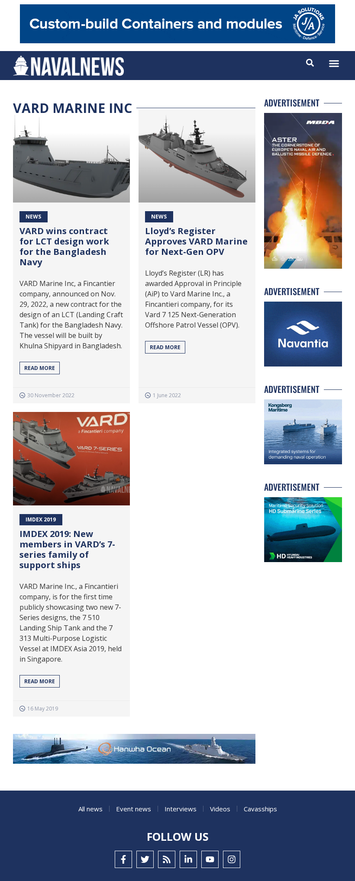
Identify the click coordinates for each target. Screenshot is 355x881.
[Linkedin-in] (188, 859)
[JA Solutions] (177, 41)
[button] (334, 63)
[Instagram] (231, 859)
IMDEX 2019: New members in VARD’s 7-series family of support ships (67, 549)
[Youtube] (210, 859)
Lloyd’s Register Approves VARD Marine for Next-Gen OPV (196, 241)
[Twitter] (145, 859)
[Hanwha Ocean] (134, 750)
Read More (39, 368)
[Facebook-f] (123, 859)
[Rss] (166, 859)
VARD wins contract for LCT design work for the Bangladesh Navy (64, 246)
